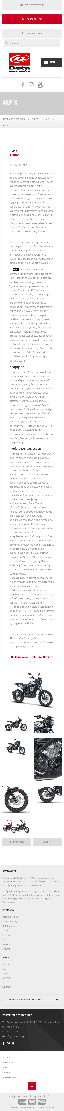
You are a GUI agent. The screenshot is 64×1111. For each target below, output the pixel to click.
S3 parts (6, 944)
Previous (18, 842)
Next (46, 842)
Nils (4, 939)
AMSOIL (6, 949)
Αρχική (6, 1057)
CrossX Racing (9, 921)
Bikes (5, 1067)
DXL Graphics (9, 926)
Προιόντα (7, 1062)
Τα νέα (6, 1072)
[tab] (32, 1000)
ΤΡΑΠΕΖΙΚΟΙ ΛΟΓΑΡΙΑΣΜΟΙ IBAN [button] (24, 999)
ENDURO (6, 964)
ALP (4, 982)
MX (4, 969)
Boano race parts (10, 917)
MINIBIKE (6, 987)
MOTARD (6, 978)
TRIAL (5, 973)
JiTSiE (5, 930)
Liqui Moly (7, 935)
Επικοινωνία (9, 1077)
